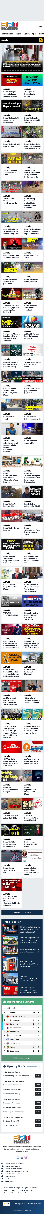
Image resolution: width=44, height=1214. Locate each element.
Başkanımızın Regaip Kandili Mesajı (30, 844)
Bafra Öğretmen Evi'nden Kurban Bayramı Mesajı (10, 364)
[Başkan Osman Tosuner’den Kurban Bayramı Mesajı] (11, 376)
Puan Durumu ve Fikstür (13, 1174)
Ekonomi (29, 1190)
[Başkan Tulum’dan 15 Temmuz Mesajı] (11, 243)
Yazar (21, 1190)
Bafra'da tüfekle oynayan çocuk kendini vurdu (10, 844)
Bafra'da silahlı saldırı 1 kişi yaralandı (30, 308)
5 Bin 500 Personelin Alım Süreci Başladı (31, 818)
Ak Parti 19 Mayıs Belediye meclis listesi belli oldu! (31, 761)
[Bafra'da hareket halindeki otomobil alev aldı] (32, 106)
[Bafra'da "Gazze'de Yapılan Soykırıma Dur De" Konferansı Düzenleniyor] (32, 462)
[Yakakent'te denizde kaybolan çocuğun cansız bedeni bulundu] (32, 158)
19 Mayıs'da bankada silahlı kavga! (30, 94)
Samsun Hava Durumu (12, 1166)
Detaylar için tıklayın (22, 1058)
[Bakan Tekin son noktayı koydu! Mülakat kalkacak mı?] (32, 544)
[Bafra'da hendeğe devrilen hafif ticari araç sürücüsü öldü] (32, 132)
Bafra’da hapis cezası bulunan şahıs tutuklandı (10, 94)
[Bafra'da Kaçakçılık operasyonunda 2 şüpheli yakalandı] (32, 217)
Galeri (13, 1190)
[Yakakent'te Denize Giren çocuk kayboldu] (11, 187)
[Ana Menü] (40, 26)
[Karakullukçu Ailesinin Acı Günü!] (32, 492)
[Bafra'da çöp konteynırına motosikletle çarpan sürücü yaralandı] (32, 187)
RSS (7, 1204)
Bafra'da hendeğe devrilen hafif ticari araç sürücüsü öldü (32, 146)
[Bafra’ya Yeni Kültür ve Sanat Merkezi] (32, 658)
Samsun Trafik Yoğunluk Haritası (16, 1171)
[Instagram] (26, 1157)
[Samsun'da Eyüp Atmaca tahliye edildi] (11, 158)
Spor (34, 34)
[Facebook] (18, 1157)
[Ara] (37, 26)
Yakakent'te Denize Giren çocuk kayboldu (10, 201)
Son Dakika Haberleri (12, 1179)
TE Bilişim (27, 1211)
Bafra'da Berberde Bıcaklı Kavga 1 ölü (10, 790)
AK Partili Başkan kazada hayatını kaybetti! (31, 336)
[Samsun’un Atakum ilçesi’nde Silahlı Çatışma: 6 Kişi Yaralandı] (11, 322)
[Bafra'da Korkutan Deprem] (11, 516)
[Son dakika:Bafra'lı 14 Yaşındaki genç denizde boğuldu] (11, 217)
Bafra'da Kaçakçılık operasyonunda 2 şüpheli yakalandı (32, 231)
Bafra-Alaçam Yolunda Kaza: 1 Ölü (9, 870)
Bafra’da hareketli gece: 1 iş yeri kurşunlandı (11, 120)
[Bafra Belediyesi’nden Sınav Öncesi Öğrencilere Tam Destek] (11, 462)
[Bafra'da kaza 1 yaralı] (11, 405)
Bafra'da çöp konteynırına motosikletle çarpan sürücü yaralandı (30, 203)
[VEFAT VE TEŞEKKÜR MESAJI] (11, 601)
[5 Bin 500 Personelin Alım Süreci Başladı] (32, 804)
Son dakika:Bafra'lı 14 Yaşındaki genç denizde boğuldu (11, 231)
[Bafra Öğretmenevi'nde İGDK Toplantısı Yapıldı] (32, 516)
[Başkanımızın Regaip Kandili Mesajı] (32, 830)
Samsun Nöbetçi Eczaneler (14, 1164)
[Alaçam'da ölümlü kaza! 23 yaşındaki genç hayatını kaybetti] (11, 294)
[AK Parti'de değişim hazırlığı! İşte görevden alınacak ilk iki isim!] (32, 629)
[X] (22, 1157)
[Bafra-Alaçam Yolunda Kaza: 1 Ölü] (11, 856)
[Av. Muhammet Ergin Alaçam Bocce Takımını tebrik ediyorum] (11, 686)
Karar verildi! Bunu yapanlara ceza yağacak (32, 391)
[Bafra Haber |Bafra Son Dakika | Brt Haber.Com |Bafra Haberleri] (9, 26)
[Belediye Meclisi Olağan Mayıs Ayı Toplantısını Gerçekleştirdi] (32, 573)
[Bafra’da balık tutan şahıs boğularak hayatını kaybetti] (11, 544)
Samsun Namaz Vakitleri (13, 1169)
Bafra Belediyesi (26, 1193)
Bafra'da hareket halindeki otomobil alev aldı (32, 120)
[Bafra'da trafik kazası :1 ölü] (11, 492)
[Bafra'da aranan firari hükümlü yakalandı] (11, 267)
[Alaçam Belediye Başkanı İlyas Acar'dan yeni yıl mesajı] (32, 856)
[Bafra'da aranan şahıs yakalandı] (32, 267)
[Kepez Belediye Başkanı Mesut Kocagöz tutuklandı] (32, 601)
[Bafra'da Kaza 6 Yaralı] (32, 243)
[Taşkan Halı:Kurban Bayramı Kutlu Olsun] (32, 350)
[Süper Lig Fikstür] (39, 1066)
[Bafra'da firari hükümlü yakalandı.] (32, 405)
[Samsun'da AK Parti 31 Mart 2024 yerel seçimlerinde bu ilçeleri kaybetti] (11, 658)
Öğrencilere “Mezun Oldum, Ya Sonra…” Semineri (32, 700)
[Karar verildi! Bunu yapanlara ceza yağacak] (32, 376)
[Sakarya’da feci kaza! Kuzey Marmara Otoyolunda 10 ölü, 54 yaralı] (11, 884)
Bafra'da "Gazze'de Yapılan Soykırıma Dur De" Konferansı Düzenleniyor (32, 478)
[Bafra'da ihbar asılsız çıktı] (32, 429)
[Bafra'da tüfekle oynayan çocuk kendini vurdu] (11, 830)
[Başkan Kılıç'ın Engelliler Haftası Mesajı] (11, 573)
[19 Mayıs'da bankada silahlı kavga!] (32, 80)
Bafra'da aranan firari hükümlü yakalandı (10, 282)
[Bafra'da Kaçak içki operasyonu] (11, 132)
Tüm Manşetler (10, 1176)
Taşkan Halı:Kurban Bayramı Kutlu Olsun (32, 364)
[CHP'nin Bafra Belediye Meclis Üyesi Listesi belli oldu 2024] (11, 747)
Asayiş (34, 1188)
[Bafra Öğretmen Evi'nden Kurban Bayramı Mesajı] (11, 350)
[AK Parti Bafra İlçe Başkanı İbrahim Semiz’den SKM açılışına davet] (32, 714)
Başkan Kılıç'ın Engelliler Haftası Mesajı (10, 587)
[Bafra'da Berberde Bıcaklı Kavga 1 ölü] (11, 776)
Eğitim (27, 34)
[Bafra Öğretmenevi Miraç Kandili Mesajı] (32, 776)
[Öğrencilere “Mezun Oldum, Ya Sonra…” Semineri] (32, 686)
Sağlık (18, 34)
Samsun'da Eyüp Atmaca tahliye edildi (10, 172)
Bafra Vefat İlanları (10, 1193)
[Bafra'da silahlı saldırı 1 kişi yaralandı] (32, 294)
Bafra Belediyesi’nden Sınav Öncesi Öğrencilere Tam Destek (10, 478)
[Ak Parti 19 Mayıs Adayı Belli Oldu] (11, 804)
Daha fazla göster (22, 912)
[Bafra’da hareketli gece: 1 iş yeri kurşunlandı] (11, 106)
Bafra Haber (7, 34)
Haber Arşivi (9, 1181)
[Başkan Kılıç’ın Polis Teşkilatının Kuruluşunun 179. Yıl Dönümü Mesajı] (11, 629)
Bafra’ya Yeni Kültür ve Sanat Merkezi (30, 672)
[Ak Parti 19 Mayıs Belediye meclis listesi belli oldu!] (32, 747)
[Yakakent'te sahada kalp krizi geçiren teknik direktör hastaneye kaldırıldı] (11, 429)
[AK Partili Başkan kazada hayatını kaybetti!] (32, 322)
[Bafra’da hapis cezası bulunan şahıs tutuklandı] (11, 80)
